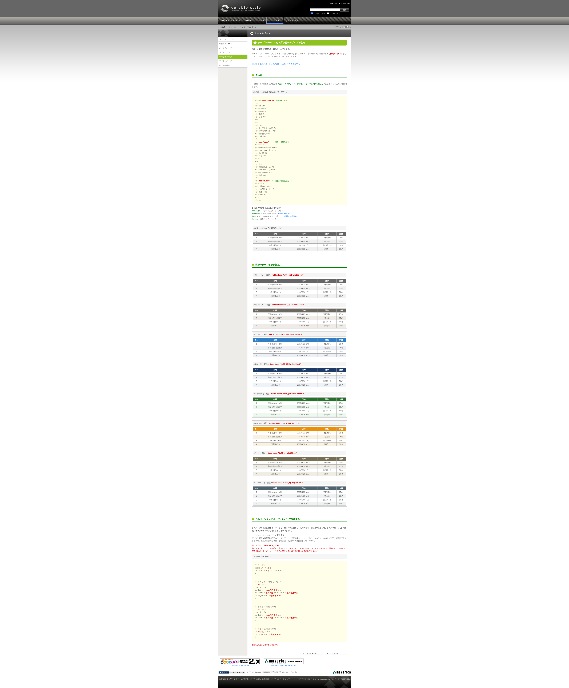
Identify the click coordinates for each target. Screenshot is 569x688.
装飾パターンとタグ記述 (269, 64)
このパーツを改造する (291, 64)
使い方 (254, 64)
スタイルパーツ (234, 27)
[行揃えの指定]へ (290, 216)
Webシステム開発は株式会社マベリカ (284, 665)
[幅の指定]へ (285, 213)
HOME (222, 27)
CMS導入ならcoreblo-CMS (240, 665)
